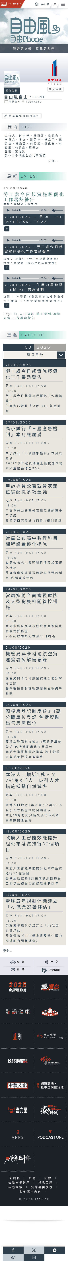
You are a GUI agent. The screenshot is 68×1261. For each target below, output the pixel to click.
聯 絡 (21, 969)
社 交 (54, 961)
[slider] (29, 210)
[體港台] (50, 987)
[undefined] (36, 4)
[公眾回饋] (44, 970)
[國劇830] (17, 1036)
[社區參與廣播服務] (50, 1060)
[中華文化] (17, 1085)
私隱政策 (16, 1187)
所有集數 (12, 91)
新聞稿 (16, 1178)
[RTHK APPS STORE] (17, 1134)
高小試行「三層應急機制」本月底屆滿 (32, 431)
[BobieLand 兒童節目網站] (50, 1011)
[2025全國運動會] (17, 987)
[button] (8, 210)
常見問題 (46, 1182)
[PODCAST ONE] (50, 1134)
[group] (52, 210)
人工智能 (27, 314)
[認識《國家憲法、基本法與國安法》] (50, 1085)
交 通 (21, 961)
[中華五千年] (17, 1159)
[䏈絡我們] (13, 969)
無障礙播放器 (43, 1187)
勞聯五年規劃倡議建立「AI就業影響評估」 (32, 904)
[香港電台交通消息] (13, 961)
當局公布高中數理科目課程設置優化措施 (32, 541)
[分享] (46, 961)
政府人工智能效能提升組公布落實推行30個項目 (33, 844)
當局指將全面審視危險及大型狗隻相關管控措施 (32, 601)
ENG (43, 4)
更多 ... (7, 951)
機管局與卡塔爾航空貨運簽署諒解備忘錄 (32, 657)
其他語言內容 (31, 1191)
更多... (54, 161)
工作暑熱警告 (24, 318)
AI (16, 314)
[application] (33, 210)
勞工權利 (44, 314)
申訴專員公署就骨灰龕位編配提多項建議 (32, 489)
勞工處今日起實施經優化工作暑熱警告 (34, 197)
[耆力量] (17, 1110)
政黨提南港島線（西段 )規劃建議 (34, 521)
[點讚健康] (17, 1011)
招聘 (33, 1178)
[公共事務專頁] (17, 1060)
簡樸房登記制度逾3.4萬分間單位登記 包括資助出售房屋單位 (33, 717)
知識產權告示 (20, 1182)
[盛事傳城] (50, 1110)
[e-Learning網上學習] (50, 1036)
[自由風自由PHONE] (6, 229)
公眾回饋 (54, 970)
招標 (48, 1178)
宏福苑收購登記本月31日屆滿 (31, 636)
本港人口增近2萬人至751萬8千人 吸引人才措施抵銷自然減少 (33, 780)
